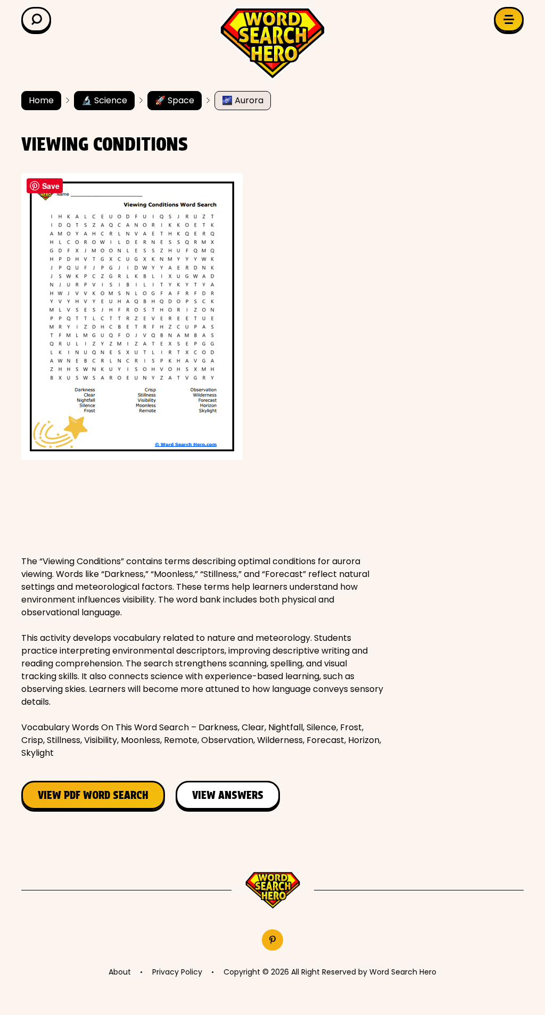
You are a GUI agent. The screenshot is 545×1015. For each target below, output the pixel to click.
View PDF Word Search (93, 795)
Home (41, 100)
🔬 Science (104, 100)
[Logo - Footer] (273, 890)
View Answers (227, 795)
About (120, 972)
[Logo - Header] (272, 43)
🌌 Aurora (242, 100)
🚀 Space (174, 100)
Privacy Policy (177, 972)
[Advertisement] (215, 507)
